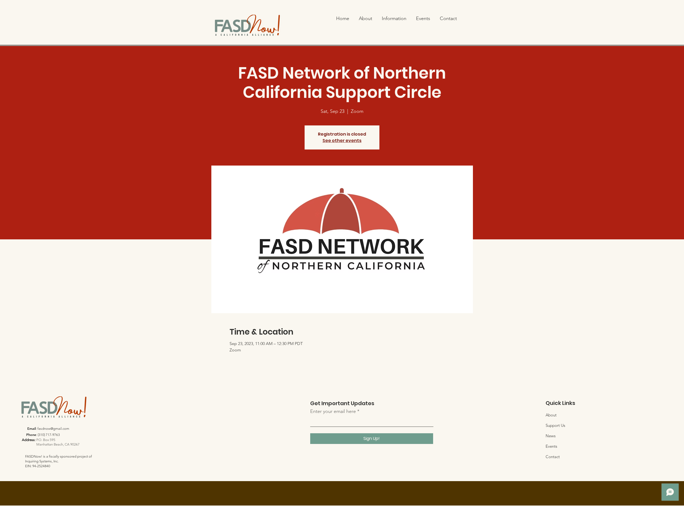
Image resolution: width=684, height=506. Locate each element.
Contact (553, 456)
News (550, 435)
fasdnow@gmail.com (53, 429)
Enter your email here (333, 411)
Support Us (555, 425)
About (551, 414)
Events (551, 446)
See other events (342, 140)
